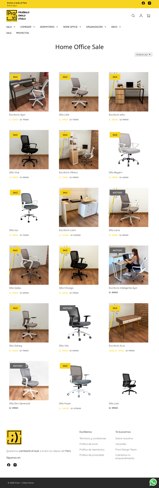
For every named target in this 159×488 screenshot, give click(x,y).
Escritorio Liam (67, 230)
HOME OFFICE (70, 26)
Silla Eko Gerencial (19, 403)
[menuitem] (11, 27)
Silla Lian (114, 403)
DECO (114, 26)
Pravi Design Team (126, 449)
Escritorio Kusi (117, 345)
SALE (8, 33)
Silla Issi (13, 230)
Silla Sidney (15, 345)
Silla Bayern (115, 172)
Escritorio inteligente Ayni (123, 287)
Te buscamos (123, 431)
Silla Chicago (66, 287)
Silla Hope (65, 403)
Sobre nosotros (124, 438)
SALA (9, 26)
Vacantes (120, 443)
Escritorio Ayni (17, 114)
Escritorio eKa (117, 114)
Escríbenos (86, 431)
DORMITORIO (47, 26)
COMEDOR (25, 26)
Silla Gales (15, 287)
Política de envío (89, 443)
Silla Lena (114, 230)
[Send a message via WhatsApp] (153, 482)
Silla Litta (64, 114)
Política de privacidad (92, 454)
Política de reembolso (92, 449)
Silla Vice (14, 172)
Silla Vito (64, 345)
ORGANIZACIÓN (94, 26)
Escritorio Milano (68, 172)
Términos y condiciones (93, 438)
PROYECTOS (22, 33)
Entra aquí (12, 5)
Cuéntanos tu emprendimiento (124, 456)
